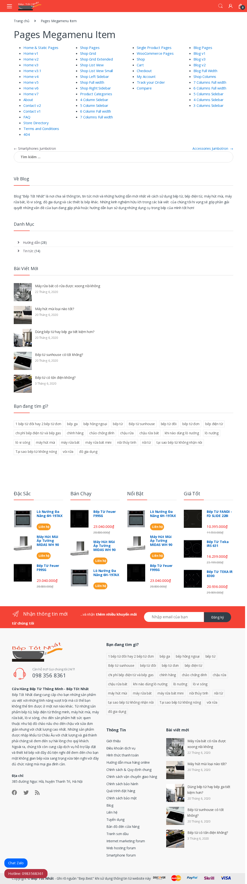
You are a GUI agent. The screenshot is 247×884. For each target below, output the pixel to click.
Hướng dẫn (31, 242)
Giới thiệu (113, 741)
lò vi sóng (22, 442)
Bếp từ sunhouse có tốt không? (59, 354)
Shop (141, 59)
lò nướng (212, 433)
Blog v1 (199, 53)
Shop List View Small (96, 70)
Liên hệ (43, 527)
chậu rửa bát (149, 433)
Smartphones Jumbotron (35, 148)
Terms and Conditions (41, 128)
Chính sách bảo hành (122, 784)
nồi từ (146, 442)
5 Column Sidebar (94, 105)
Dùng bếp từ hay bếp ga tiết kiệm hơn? (64, 331)
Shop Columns (204, 76)
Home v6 (31, 88)
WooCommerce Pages (155, 53)
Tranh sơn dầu (117, 833)
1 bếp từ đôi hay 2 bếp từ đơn (38, 424)
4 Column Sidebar (94, 99)
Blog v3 (199, 59)
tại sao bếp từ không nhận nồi (179, 442)
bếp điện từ (214, 424)
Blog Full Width (205, 70)
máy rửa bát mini (98, 442)
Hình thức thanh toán (122, 755)
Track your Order (151, 82)
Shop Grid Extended (96, 59)
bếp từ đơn (190, 424)
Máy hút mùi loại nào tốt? (54, 308)
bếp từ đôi (169, 424)
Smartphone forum (121, 855)
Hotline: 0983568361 (26, 873)
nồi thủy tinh (126, 442)
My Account (146, 76)
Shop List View (92, 64)
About (28, 99)
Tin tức (28, 251)
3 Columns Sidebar (208, 105)
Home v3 (31, 64)
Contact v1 (32, 111)
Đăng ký (217, 617)
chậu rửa (127, 433)
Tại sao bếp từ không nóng (36, 451)
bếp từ (118, 424)
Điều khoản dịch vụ (121, 748)
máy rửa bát (70, 442)
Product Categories (96, 93)
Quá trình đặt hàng (120, 791)
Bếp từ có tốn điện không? (55, 377)
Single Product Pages (154, 47)
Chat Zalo (16, 862)
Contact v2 (32, 105)
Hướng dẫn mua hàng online (128, 762)
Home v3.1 (32, 70)
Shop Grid (88, 53)
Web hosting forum (121, 848)
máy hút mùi (45, 442)
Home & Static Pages (40, 47)
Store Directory (36, 122)
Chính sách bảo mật (121, 798)
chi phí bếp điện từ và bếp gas (38, 433)
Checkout (144, 70)
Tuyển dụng (115, 819)
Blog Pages (202, 47)
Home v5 (31, 82)
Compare (144, 88)
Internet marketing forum (125, 841)
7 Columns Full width (96, 117)
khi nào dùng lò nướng (182, 433)
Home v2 (31, 59)
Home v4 (31, 76)
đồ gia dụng (88, 451)
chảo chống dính (101, 433)
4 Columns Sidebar (208, 99)
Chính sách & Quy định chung (128, 769)
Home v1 (31, 53)
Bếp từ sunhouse (142, 424)
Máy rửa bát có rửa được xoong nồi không (67, 286)
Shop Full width (92, 82)
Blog (109, 805)
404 (26, 134)
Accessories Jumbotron (212, 148)
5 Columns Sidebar (208, 93)
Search (220, 6)
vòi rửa (68, 451)
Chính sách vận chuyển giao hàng (131, 776)
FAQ (26, 117)
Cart (140, 64)
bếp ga (72, 424)
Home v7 (31, 93)
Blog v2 (199, 64)
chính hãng (75, 433)
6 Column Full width (95, 111)
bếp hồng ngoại (95, 424)
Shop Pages (90, 47)
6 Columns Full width (209, 88)
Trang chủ (21, 21)
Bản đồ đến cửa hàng (122, 826)
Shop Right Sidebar (95, 88)
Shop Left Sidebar (94, 76)
